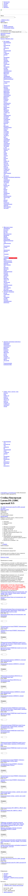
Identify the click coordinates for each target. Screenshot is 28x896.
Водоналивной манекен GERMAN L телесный (12, 663)
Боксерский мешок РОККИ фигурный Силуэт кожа (14, 747)
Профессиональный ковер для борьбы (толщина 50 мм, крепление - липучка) (14, 846)
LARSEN (4, 544)
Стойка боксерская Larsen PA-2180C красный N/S (13, 862)
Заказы (5, 25)
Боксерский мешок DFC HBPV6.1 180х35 (11, 810)
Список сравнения (8, 26)
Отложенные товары (9, 27)
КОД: (2, 511)
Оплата (5, 4)
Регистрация (7, 33)
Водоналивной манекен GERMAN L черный (12, 695)
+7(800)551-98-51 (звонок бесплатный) (13, 885)
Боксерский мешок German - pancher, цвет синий (13, 795)
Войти (2, 33)
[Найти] (15, 17)
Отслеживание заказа (6, 31)
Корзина (3, 38)
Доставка (6, 3)
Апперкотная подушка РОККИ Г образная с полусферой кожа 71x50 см (12, 764)
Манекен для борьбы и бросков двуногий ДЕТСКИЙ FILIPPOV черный (11, 828)
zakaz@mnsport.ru (8, 892)
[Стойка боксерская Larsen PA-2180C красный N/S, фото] (14, 508)
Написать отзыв (5, 509)
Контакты (6, 7)
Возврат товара (7, 876)
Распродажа (7, 1)
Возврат (6, 6)
